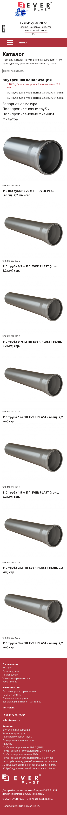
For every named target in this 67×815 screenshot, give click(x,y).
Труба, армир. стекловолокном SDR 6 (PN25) (27, 757)
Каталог (18, 59)
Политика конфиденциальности (21, 805)
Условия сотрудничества (16, 678)
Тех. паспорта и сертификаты (19, 691)
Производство (10, 671)
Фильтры (10, 119)
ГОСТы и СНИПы (11, 694)
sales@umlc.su (11, 720)
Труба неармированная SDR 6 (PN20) (23, 747)
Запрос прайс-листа (36, 30)
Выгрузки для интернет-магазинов (21, 701)
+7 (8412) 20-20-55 (33, 23)
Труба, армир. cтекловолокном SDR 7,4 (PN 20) (28, 750)
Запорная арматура (19, 103)
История (7, 667)
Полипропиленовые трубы (25, 108)
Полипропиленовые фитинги (28, 113)
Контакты (8, 707)
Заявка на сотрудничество (36, 26)
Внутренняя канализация (40, 59)
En (33, 34)
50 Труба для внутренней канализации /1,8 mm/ (36, 97)
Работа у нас (9, 681)
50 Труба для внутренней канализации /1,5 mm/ (36, 92)
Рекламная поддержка (15, 698)
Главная (7, 59)
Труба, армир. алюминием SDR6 (20, 754)
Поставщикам (10, 674)
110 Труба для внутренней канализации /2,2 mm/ (33, 85)
